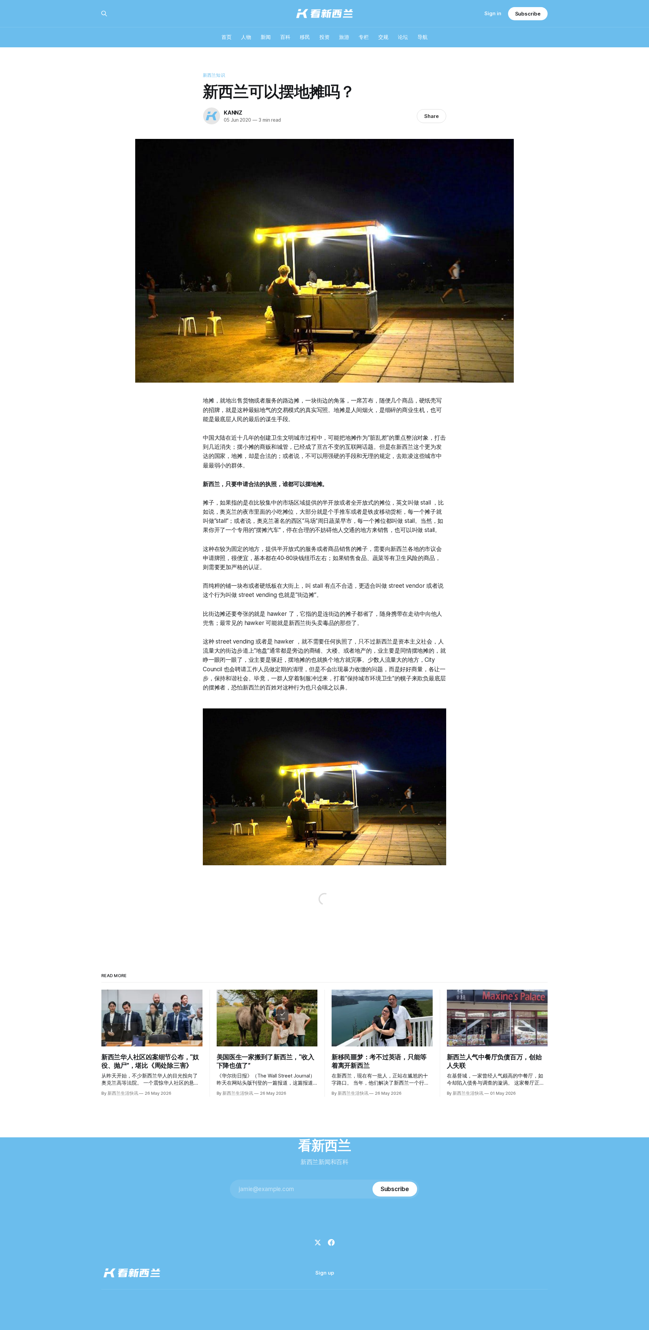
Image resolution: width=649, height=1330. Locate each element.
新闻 (266, 37)
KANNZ (233, 112)
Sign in (492, 13)
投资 (324, 37)
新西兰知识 (214, 75)
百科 (285, 37)
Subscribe (527, 13)
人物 (246, 37)
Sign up (324, 1272)
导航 (422, 37)
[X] (317, 1242)
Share (431, 116)
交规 (383, 37)
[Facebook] (331, 1242)
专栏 (364, 37)
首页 (226, 37)
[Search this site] (104, 13)
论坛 (403, 37)
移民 (305, 37)
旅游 (344, 37)
